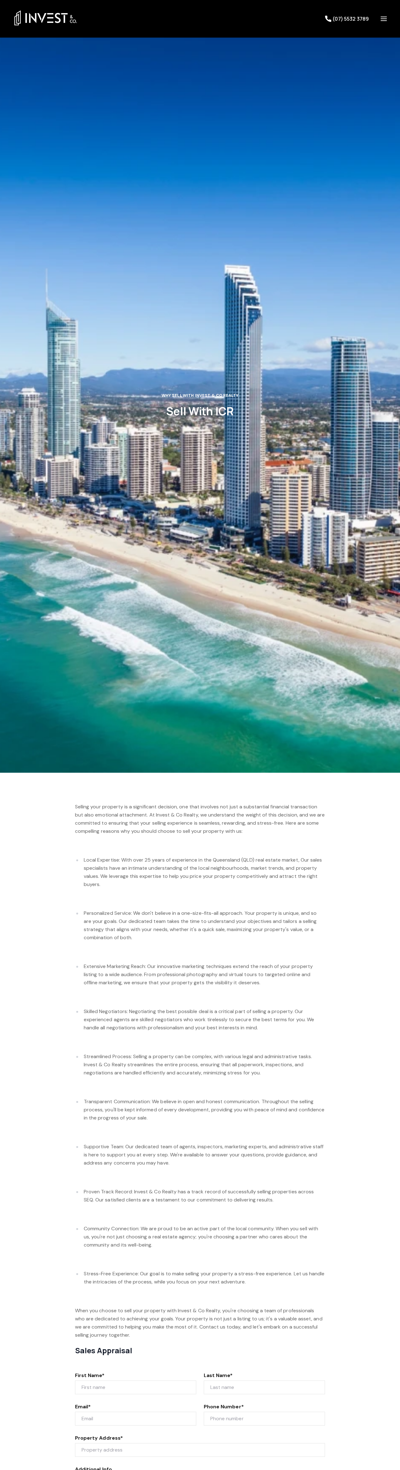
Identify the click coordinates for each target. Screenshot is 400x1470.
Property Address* (99, 1438)
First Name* (90, 1375)
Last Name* (218, 1375)
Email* (83, 1406)
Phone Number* (224, 1406)
